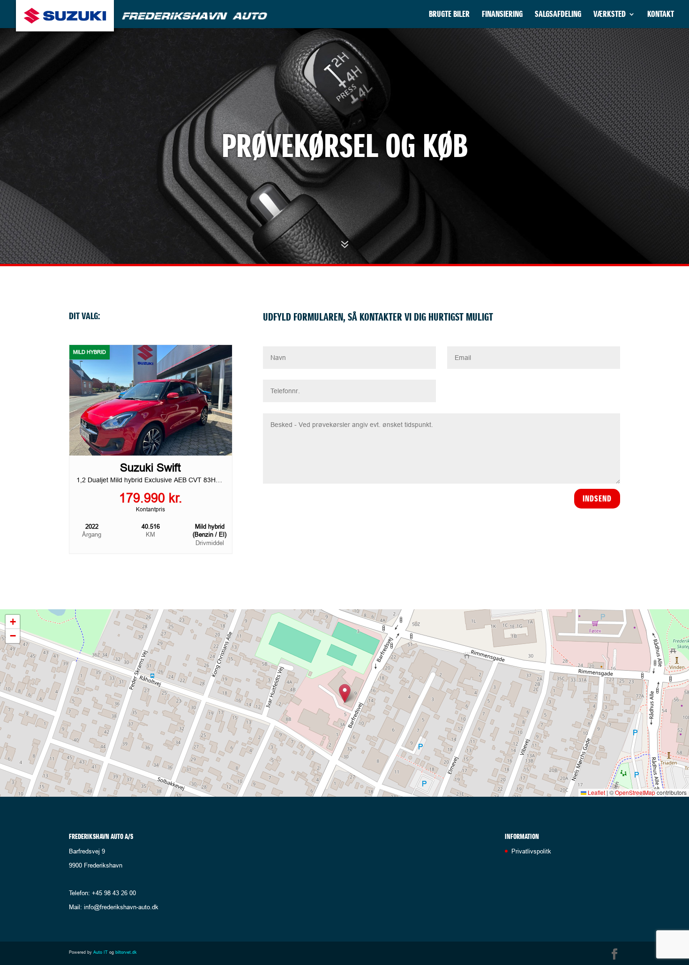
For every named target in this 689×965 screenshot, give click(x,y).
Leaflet (595, 792)
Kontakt (660, 15)
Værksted (609, 15)
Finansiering (502, 15)
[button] (345, 693)
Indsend (597, 498)
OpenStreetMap (635, 792)
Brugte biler (449, 15)
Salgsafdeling (558, 15)
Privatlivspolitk (531, 851)
